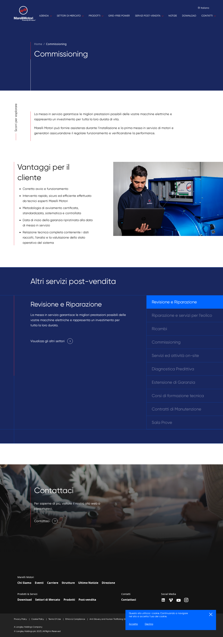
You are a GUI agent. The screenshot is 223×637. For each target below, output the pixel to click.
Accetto (133, 624)
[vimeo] (171, 600)
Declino (149, 624)
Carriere (52, 583)
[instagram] (186, 600)
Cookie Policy (37, 619)
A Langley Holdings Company (28, 627)
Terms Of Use (54, 619)
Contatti (125, 594)
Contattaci (128, 600)
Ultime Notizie (88, 583)
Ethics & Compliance (75, 619)
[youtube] (178, 600)
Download (24, 600)
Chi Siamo (24, 583)
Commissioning (56, 44)
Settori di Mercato (47, 600)
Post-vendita (87, 600)
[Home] (25, 15)
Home (38, 44)
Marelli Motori (25, 577)
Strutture (68, 583)
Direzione (108, 583)
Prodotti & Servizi (27, 594)
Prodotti (69, 600)
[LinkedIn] (163, 600)
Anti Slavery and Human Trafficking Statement (112, 619)
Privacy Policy (20, 619)
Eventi (39, 583)
